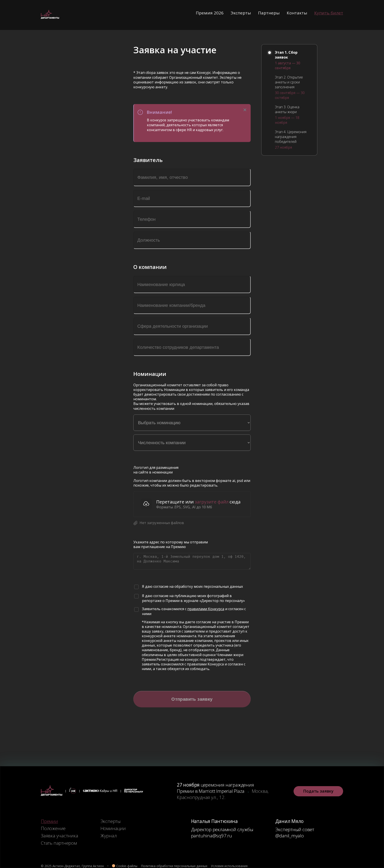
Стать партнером (59, 843)
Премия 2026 (210, 13)
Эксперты (241, 13)
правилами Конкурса (205, 608)
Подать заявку (318, 791)
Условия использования (229, 866)
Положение (53, 828)
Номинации (113, 828)
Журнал (108, 835)
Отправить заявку (191, 699)
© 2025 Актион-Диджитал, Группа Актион (72, 866)
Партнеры (269, 13)
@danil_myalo (289, 835)
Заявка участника (59, 835)
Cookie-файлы (126, 866)
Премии (49, 821)
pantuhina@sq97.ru (211, 835)
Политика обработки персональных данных (174, 866)
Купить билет (328, 13)
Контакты (297, 13)
